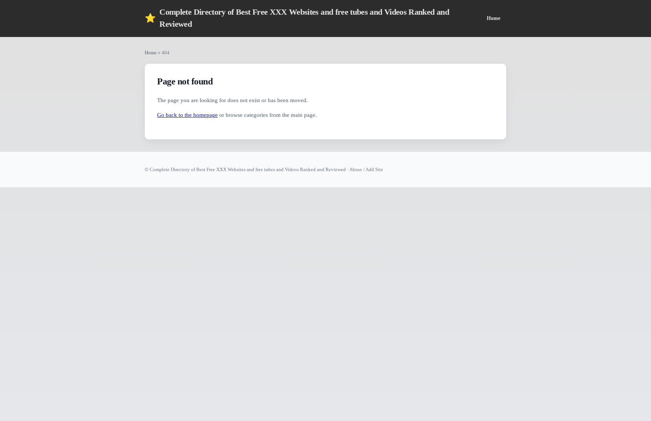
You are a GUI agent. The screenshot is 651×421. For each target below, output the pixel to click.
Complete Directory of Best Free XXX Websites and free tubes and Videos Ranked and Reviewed (297, 18)
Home (493, 18)
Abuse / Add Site (366, 169)
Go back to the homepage (187, 115)
